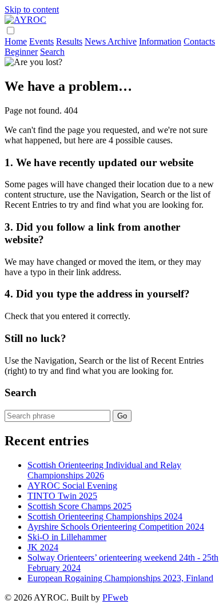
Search (52, 52)
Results (69, 41)
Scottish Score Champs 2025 (79, 506)
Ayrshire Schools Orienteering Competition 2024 (115, 527)
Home (16, 41)
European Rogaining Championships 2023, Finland (120, 578)
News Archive (111, 41)
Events (41, 41)
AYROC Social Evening (72, 485)
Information (160, 41)
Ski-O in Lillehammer (66, 537)
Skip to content (32, 9)
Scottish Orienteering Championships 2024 (104, 516)
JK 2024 (42, 547)
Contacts (199, 41)
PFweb (115, 597)
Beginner (21, 52)
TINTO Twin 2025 (62, 496)
